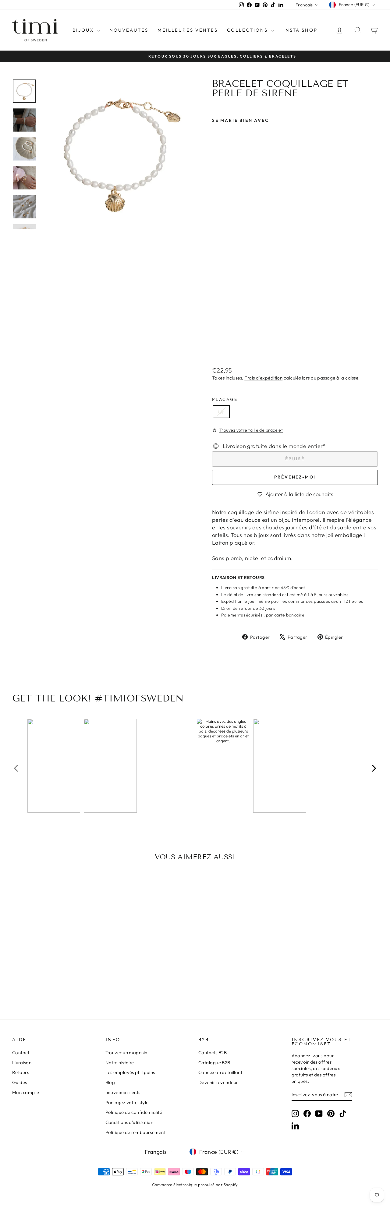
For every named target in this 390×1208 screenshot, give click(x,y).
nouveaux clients (122, 1092)
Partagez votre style (127, 1102)
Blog (110, 1082)
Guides (19, 1082)
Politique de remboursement (135, 1132)
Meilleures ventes (188, 30)
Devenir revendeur (218, 1082)
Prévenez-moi (295, 477)
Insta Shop (300, 30)
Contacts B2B (212, 1052)
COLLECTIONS (248, 30)
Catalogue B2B (214, 1062)
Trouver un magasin (126, 1052)
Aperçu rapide (55, 955)
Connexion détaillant (220, 1072)
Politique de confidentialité (133, 1112)
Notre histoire (119, 1062)
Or (221, 411)
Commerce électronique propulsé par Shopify (195, 1184)
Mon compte (25, 1092)
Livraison (21, 1062)
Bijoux (84, 30)
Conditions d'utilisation (129, 1122)
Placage (225, 399)
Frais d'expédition (263, 378)
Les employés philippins (130, 1072)
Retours (20, 1072)
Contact (20, 1052)
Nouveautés (128, 30)
